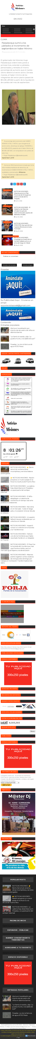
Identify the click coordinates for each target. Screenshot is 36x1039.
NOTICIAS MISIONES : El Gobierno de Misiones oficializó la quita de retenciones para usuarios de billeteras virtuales (23, 211)
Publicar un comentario (10, 256)
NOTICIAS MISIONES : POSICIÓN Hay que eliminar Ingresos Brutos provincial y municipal (23, 226)
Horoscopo (28, 414)
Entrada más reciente (9, 265)
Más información (31, 1035)
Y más (18, 1037)
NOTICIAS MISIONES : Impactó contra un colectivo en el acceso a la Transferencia (22, 528)
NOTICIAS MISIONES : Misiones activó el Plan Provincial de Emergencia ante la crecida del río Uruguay (22, 195)
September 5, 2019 (8, 158)
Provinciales (21, 52)
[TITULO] (18, 298)
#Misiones (22, 172)
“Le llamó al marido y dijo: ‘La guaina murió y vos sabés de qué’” (22, 1007)
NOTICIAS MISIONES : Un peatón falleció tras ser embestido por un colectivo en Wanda (22, 519)
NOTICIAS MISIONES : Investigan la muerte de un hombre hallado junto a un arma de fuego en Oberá (23, 240)
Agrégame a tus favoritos (11, 953)
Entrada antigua (27, 265)
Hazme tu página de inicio (11, 926)
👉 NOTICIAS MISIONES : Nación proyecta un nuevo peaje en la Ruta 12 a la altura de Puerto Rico (22, 480)
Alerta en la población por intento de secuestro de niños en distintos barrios (22, 330)
